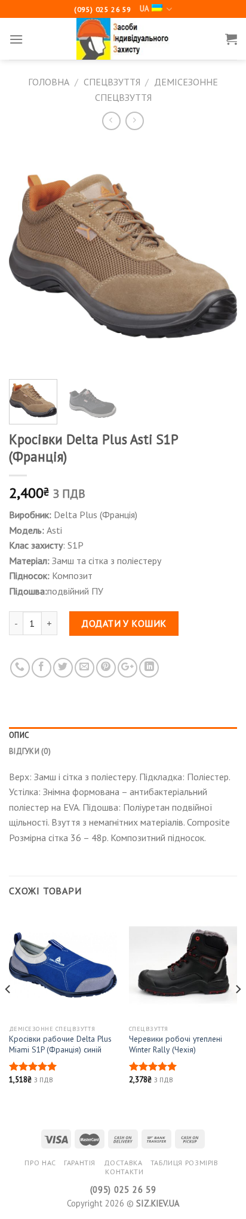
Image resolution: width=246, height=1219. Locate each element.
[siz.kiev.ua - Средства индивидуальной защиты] (123, 39)
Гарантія (80, 1162)
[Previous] (28, 256)
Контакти (124, 1171)
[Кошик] (231, 39)
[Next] (217, 256)
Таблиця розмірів (184, 1162)
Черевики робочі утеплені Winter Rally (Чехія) (175, 1044)
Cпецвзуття (112, 82)
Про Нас (40, 1162)
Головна (48, 82)
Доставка (123, 1162)
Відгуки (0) (30, 751)
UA (144, 9)
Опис (19, 735)
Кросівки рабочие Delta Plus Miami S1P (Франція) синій (60, 1044)
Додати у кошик (124, 623)
